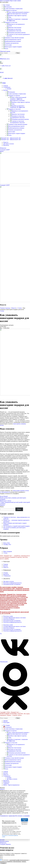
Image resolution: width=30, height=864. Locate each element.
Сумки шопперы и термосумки (17, 93)
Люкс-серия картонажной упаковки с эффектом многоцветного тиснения (18, 13)
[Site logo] (10, 138)
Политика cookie (8, 616)
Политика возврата (8, 619)
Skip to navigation (5, 0)
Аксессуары (11, 131)
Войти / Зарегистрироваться (11, 785)
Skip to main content (15, 0)
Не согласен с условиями (22, 816)
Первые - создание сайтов (14, 715)
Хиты (9, 135)
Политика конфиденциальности (12, 622)
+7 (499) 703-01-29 (5, 65)
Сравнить (6, 783)
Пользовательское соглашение (11, 620)
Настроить (24, 824)
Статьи (20, 308)
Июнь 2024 (6, 543)
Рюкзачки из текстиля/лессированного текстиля (14, 30)
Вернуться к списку (5, 500)
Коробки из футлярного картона (17, 15)
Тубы (9, 17)
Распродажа (11, 92)
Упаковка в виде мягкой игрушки (17, 124)
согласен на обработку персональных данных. (13, 861)
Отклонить (24, 822)
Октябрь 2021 (7, 544)
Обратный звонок (5, 51)
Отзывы (9, 88)
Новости (13, 308)
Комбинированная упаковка (16, 128)
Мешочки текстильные (14, 27)
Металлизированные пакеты (16, 126)
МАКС (2, 72)
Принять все (24, 819)
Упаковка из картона (14, 95)
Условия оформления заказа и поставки (14, 617)
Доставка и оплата (12, 779)
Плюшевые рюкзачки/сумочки (17, 32)
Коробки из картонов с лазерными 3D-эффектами (17, 106)
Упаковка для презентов (15, 129)
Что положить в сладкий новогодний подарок (16, 526)
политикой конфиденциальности (19, 860)
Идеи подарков (7, 551)
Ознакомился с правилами (7, 816)
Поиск (2, 506)
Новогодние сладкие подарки (16, 133)
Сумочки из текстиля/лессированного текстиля (17, 121)
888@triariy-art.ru (5, 58)
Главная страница (5, 308)
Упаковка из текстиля (14, 109)
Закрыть (2, 505)
